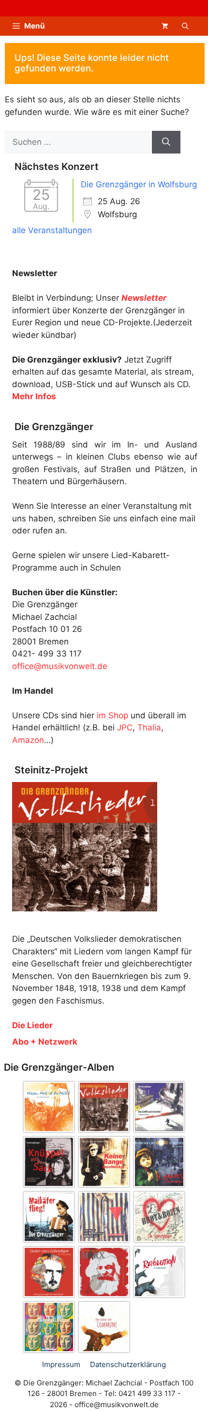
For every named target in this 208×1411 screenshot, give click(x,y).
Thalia (149, 727)
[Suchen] (166, 142)
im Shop (112, 715)
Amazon (28, 740)
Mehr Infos (34, 396)
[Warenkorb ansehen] (165, 26)
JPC (125, 727)
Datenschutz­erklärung (128, 1364)
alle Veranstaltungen (52, 230)
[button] (185, 26)
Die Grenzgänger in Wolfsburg (139, 184)
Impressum (61, 1364)
